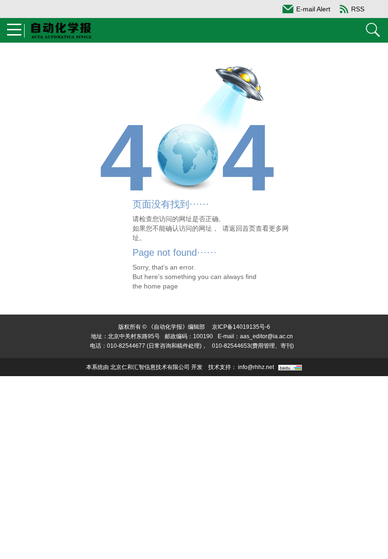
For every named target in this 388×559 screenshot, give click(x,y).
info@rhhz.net (256, 367)
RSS (357, 9)
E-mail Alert (313, 9)
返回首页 (242, 228)
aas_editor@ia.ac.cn (266, 336)
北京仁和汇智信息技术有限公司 (150, 367)
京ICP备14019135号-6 (241, 327)
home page (161, 286)
